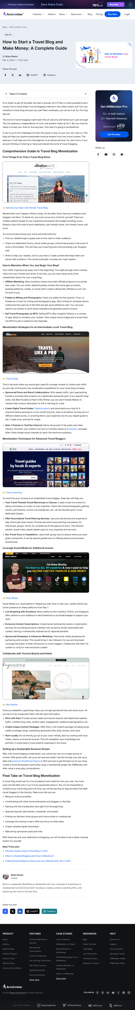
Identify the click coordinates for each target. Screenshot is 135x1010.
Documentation (116, 949)
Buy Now (112, 14)
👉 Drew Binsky (10, 598)
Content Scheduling (37, 956)
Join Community (90, 954)
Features (37, 14)
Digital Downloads (37, 970)
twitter (118, 992)
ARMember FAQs (117, 963)
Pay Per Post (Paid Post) (40, 960)
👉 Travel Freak (10, 378)
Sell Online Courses (37, 965)
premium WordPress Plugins (26, 761)
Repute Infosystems (18, 993)
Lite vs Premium (63, 939)
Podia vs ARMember (65, 974)
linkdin (108, 992)
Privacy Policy (9, 958)
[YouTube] (106, 154)
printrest (124, 992)
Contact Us (115, 939)
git (129, 992)
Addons (51, 14)
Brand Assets (8, 949)
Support (113, 944)
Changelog (87, 949)
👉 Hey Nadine (10, 704)
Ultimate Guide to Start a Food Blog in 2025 (26, 851)
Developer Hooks (117, 954)
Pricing (99, 14)
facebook (97, 992)
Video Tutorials (89, 944)
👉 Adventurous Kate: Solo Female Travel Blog (25, 207)
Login (127, 14)
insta (102, 992)
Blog (90, 14)
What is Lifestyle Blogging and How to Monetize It (29, 856)
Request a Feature (91, 963)
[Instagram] (114, 154)
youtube (113, 992)
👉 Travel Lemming (12, 492)
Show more (34, 980)
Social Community (37, 975)
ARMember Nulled (117, 958)
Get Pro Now (114, 134)
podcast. (73, 429)
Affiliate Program (10, 954)
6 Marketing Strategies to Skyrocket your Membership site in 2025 (37, 861)
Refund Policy (9, 963)
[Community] (121, 154)
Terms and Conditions (12, 968)
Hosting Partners (90, 958)
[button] (42, 14)
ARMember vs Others (65, 944)
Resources (76, 14)
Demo (62, 14)
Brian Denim (12, 56)
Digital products (42, 408)
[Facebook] (98, 154)
